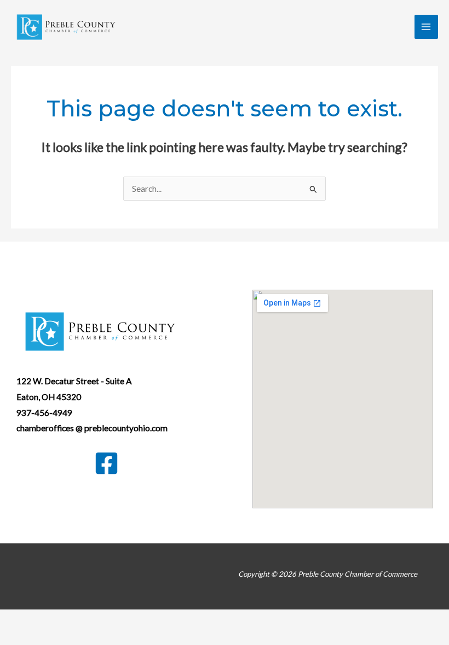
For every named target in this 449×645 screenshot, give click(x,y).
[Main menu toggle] (426, 26)
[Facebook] (106, 463)
